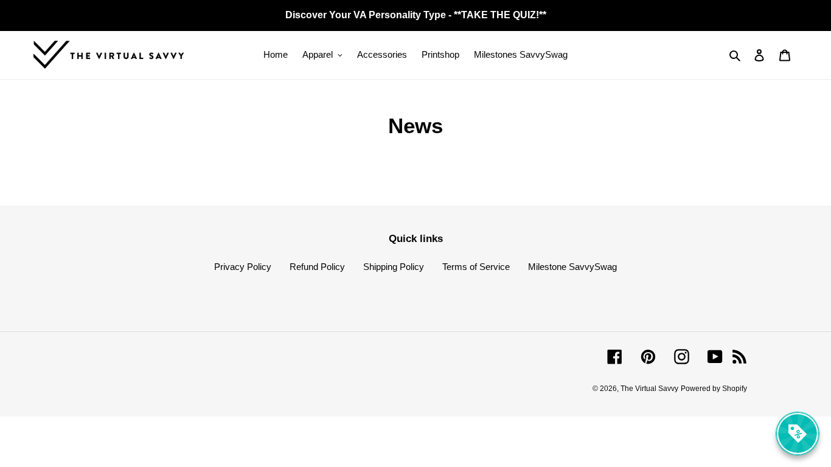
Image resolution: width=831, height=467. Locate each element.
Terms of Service (476, 266)
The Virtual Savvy (649, 388)
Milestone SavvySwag (572, 266)
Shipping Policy (393, 266)
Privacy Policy (242, 266)
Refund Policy (317, 266)
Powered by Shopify (714, 388)
